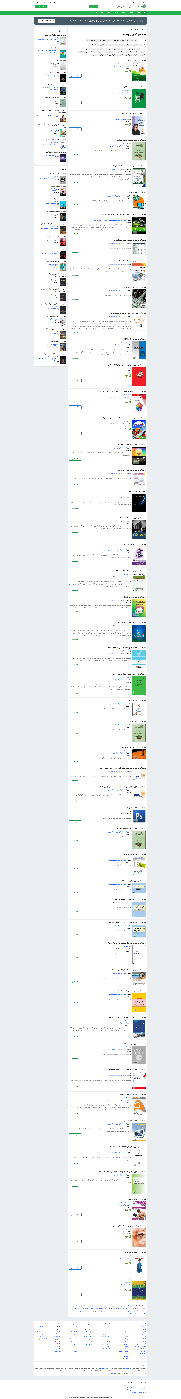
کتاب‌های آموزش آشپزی (116, 55)
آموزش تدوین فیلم (81, 555)
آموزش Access (97, 478)
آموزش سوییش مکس (85, 1107)
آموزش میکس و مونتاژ (117, 227)
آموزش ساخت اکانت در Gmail (93, 324)
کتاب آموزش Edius (120, 225)
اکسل (105, 658)
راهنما (43, 2)
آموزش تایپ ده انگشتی (88, 1129)
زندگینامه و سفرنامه (141, 1344)
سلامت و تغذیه (73, 1339)
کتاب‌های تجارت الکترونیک (52, 75)
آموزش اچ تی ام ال (78, 352)
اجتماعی (125, 1341)
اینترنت (108, 1327)
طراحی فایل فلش (107, 1105)
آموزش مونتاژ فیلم (89, 225)
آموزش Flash (118, 1110)
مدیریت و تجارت (42, 1336)
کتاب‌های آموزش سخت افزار (137, 52)
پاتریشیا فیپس (125, 395)
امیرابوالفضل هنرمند (53, 357)
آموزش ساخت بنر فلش (82, 1105)
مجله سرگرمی (57, 1334)
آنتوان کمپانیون (125, 90)
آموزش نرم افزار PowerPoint (117, 269)
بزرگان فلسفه (123, 93)
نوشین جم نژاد (54, 239)
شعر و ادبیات (43, 1327)
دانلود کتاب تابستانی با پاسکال (135, 87)
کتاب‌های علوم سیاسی (53, 102)
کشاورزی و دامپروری (122, 1354)
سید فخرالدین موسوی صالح (50, 87)
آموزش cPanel (121, 248)
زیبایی (75, 1334)
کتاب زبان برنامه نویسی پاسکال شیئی (91, 174)
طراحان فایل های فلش (119, 1105)
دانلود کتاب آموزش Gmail (83, 326)
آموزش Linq (122, 1054)
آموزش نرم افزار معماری (119, 526)
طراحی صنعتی (89, 1327)
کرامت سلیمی (54, 100)
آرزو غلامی (127, 421)
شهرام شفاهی (126, 218)
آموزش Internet (96, 201)
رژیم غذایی (120, 1205)
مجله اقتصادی (57, 1336)
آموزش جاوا (122, 1028)
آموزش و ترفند (106, 1329)
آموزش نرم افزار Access (119, 478)
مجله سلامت (58, 1346)
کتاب (131, 1371)
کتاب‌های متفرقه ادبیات (53, 308)
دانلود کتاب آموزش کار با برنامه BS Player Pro (130, 899)
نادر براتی (55, 176)
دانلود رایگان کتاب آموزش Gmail (97, 329)
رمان (144, 1329)
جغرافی (126, 1336)
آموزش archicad (93, 526)
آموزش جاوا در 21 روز (112, 1028)
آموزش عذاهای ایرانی (107, 758)
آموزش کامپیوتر (104, 201)
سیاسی (126, 1344)
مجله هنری (58, 1349)
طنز (145, 1336)
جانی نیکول (126, 368)
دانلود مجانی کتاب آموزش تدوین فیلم (109, 230)
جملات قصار (114, 1285)
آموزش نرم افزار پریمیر (116, 557)
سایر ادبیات (143, 1354)
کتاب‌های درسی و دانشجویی (51, 52)
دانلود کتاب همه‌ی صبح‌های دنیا (135, 1252)
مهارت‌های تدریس (122, 397)
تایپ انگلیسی (110, 1131)
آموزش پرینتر (110, 999)
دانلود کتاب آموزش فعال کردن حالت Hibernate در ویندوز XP (125, 922)
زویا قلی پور (55, 252)
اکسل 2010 (76, 658)
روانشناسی (125, 1339)
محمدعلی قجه (54, 344)
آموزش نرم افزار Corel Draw (117, 453)
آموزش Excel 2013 (116, 687)
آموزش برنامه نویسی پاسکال (105, 151)
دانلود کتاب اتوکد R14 (138, 721)
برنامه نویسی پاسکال (119, 151)
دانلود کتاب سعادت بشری (137, 1279)
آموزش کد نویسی (85, 350)
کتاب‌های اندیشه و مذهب (52, 203)
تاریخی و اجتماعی (42, 1334)
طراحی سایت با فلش (109, 1110)
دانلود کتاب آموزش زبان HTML (135, 339)
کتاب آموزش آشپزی (119, 758)
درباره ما (143, 1387)
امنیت (108, 1332)
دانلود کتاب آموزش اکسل (87, 685)
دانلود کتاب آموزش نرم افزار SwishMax (132, 1094)
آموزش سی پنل (113, 248)
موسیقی (74, 1344)
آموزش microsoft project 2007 (105, 581)
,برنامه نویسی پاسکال (129, 1311)
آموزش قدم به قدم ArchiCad (104, 528)
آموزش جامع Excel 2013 (103, 687)
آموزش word (73, 776)
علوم (131, 13)
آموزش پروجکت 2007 (107, 586)
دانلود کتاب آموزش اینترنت (136, 193)
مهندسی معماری (88, 1332)
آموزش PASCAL (115, 177)
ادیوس (122, 230)
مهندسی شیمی (89, 1339)
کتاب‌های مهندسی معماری (119, 521)
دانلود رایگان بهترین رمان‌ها (52, 65)
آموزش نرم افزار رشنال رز (118, 1080)
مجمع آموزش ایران (92, 40)
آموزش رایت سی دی (119, 889)
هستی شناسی (123, 1285)
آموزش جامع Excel (126, 661)
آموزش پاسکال (124, 177)
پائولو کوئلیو (54, 63)
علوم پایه (125, 1356)
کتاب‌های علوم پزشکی (53, 115)
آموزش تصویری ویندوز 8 (83, 631)
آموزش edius (98, 225)
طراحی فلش (99, 1105)
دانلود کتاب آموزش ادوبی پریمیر (134, 544)
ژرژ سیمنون (54, 214)
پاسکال (106, 1308)
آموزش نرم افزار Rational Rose (94, 1080)
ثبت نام (49, 2)
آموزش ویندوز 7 (121, 502)
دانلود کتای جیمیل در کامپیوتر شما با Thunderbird (128, 313)
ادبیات (138, 13)
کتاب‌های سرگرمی (54, 360)
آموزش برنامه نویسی (92, 151)
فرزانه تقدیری (54, 226)
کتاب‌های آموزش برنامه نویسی (51, 144)
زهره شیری (55, 38)
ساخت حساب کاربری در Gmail (79, 329)
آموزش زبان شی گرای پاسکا (123, 179)
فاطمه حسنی (126, 811)
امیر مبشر (55, 332)
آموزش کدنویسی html (122, 352)
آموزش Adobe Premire (119, 555)
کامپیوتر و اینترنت (105, 1349)
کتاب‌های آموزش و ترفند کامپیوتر (130, 49)
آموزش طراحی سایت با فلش (95, 1110)
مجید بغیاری (54, 130)
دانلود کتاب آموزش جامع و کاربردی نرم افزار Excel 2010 (127, 648)
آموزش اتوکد (121, 729)
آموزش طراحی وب (126, 354)
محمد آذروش (54, 279)
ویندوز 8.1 (92, 635)
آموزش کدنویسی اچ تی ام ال (107, 352)
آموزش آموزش (141, 1314)
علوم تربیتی (113, 424)
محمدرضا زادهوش (53, 264)
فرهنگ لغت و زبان (141, 1349)
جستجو (93, 7)
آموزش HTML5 (121, 1157)
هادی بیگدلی (54, 201)
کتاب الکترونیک (127, 1385)
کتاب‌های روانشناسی (53, 39)
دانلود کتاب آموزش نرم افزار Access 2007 (132, 470)
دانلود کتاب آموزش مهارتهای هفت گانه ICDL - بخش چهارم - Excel (122, 787)
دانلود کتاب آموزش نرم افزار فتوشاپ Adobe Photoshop (127, 943)
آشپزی (75, 1329)
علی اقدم (127, 1047)
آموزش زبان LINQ (105, 1054)
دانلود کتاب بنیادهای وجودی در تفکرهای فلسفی (129, 1226)
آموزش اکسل (111, 658)
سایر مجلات (58, 1351)
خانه (144, 13)
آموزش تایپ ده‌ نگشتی (119, 295)
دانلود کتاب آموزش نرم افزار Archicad (133, 518)
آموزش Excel (92, 687)
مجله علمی (58, 1344)
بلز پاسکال (127, 1282)
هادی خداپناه (54, 142)
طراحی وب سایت (105, 1344)
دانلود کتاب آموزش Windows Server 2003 (131, 829)
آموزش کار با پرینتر (120, 999)
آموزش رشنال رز (107, 1080)
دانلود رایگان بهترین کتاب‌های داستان (49, 178)
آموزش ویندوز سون (110, 502)
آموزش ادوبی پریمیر (107, 555)
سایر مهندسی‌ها (89, 1344)
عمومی (109, 13)
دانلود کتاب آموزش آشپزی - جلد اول (133, 747)
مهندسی (116, 13)
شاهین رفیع (126, 946)
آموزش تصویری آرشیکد (119, 528)
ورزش (125, 1205)
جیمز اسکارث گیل (53, 189)
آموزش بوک (102, 40)
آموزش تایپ (108, 295)
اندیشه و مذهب (124, 1329)
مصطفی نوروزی (125, 342)
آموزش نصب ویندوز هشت (118, 635)
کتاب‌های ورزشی (41, 50)
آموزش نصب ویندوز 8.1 (83, 633)
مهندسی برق (90, 1334)
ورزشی (75, 1346)
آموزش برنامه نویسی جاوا (118, 709)
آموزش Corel (83, 453)
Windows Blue (99, 635)
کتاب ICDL (114, 776)
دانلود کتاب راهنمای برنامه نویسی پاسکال (131, 140)
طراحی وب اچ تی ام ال (103, 354)
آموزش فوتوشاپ (112, 978)
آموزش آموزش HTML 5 (79, 1311)
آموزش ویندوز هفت (99, 502)
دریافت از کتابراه (75, 76)
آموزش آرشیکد (84, 526)
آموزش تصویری (121, 907)
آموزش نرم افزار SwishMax (118, 1107)
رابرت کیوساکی (126, 117)
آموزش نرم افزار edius (88, 227)
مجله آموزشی (57, 1341)
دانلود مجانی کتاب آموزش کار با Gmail (100, 326)
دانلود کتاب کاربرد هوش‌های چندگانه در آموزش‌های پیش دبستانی (123, 391)
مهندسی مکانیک (88, 1336)
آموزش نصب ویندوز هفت (86, 502)
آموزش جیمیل (117, 324)
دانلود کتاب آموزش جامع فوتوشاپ (134, 808)
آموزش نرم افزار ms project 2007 (95, 584)
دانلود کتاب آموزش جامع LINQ (135, 1044)
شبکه (108, 1341)
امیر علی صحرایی (125, 751)
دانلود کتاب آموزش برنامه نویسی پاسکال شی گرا (129, 166)
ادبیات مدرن (123, 1258)
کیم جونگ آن (54, 319)
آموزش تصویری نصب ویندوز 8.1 (116, 631)
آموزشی (44, 1341)
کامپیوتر (124, 13)
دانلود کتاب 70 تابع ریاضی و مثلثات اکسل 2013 (129, 674)
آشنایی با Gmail (79, 324)
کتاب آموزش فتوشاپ (110, 954)
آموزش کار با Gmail (76, 321)
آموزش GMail (104, 321)
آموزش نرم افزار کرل (126, 455)
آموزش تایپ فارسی (112, 1129)
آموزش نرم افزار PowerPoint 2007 (90, 269)
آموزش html (122, 1180)
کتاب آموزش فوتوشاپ (119, 818)
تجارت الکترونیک (105, 1336)
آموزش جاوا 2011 (120, 1030)
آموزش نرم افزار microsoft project (114, 584)
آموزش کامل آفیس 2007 (121, 586)
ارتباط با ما (143, 1385)
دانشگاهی (116, 66)
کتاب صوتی (94, 13)
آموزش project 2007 (90, 581)
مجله (102, 13)
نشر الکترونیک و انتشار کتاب (137, 2)
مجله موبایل (58, 1329)
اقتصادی (125, 1327)
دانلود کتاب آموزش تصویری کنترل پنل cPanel (130, 240)
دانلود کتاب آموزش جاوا (137, 700)
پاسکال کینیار (126, 1256)
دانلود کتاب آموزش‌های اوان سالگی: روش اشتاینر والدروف (126, 365)
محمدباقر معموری (125, 1021)
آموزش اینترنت (121, 201)
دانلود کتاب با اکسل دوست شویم (134, 854)
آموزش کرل (76, 453)
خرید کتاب (129, 1390)
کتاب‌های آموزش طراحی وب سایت (103, 52)
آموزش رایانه (113, 201)
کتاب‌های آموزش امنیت (112, 49)
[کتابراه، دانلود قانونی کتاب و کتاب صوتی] (127, 71)
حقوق (126, 1349)
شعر (144, 1332)
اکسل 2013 (74, 687)
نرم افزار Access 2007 (87, 478)
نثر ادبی (144, 1341)
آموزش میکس (79, 225)
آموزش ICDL (121, 776)
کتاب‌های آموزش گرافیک (85, 52)
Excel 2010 (87, 661)
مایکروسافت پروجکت (119, 581)
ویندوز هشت (110, 633)
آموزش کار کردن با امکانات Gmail (91, 321)
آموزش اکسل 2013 (126, 689)
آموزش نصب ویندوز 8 (96, 631)
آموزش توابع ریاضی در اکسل (117, 685)
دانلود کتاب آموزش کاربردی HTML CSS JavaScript (128, 1147)
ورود (54, 2)
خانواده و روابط (73, 1332)
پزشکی (126, 1332)
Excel (114, 661)
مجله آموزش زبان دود (132, 40)
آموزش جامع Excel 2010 (102, 661)
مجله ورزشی (58, 1339)
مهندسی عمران (89, 1329)
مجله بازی (58, 1332)
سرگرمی (75, 1336)
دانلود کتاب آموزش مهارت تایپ (135, 1121)
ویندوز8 (105, 631)
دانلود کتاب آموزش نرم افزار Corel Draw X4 (131, 445)
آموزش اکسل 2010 (84, 658)
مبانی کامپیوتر (88, 776)
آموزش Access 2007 (107, 478)
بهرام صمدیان (126, 858)
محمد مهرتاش (126, 677)
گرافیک (108, 1346)
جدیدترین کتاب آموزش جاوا (107, 1030)
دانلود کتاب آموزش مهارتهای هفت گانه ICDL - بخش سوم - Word (122, 768)
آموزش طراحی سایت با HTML (101, 1157)
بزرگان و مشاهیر (73, 1327)
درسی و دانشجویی (123, 1351)
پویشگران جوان (126, 143)
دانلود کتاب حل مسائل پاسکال (135, 60)
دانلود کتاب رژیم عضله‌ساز (137, 1199)
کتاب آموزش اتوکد (113, 729)
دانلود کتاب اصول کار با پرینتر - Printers (132, 991)
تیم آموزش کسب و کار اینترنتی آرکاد (129, 45)
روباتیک (91, 1341)
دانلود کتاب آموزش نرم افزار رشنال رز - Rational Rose (127, 1070)
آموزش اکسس (123, 481)
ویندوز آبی (107, 635)
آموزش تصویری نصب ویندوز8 (99, 633)
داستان (144, 1327)
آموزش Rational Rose (80, 1080)
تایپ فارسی (117, 1131)
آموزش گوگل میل (126, 324)
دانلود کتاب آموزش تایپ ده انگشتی (133, 287)
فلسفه (125, 1232)
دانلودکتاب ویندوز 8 (120, 633)
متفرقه (75, 1351)
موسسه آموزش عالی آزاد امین (115, 40)
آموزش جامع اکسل (120, 658)
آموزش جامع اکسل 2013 (113, 689)
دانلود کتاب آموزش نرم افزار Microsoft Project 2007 (128, 571)
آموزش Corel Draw (92, 453)
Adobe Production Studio (94, 555)
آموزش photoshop (107, 818)
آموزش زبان (143, 1351)
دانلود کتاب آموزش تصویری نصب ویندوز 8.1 (130, 622)
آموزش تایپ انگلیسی (101, 1129)
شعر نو (144, 1334)
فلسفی (126, 1346)
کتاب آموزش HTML (119, 350)
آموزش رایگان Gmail (107, 324)
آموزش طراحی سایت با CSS (84, 1157)
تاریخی (126, 1334)
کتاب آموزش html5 (96, 350)
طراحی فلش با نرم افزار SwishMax (101, 1107)
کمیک (144, 1339)
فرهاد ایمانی (126, 1150)
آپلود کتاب (41, 7)
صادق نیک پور (126, 1229)
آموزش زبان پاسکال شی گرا (77, 177)
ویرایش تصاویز (121, 978)
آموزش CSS (113, 1157)
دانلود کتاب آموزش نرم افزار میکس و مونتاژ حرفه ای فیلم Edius (124, 214)
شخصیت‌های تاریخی (113, 93)
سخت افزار (107, 1339)
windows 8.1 (85, 635)
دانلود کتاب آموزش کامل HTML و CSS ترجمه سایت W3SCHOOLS (122, 1172)
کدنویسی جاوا (102, 1028)
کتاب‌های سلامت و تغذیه (52, 50)
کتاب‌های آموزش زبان (53, 281)
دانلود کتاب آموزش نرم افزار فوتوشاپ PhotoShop (129, 970)
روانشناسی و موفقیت (121, 119)
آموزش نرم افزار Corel (104, 453)
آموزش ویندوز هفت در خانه (136, 491)
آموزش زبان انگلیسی (130, 1314)
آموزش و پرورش (122, 371)
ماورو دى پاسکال (125, 1203)
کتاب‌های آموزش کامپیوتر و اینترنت (135, 55)
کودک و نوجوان (73, 1341)
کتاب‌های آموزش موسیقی (100, 55)
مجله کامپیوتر (57, 1327)
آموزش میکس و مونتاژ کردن (102, 227)
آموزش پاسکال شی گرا (92, 177)
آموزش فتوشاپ (121, 954)
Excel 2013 (124, 687)
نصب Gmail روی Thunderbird (117, 321)
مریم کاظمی (126, 574)
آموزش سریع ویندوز (118, 504)
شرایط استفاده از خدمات (139, 1392)
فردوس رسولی (126, 495)
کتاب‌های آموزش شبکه (120, 52)
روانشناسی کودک (122, 424)
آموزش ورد (80, 776)
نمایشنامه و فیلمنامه (140, 1346)
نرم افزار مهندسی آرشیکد (105, 526)
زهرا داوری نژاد (126, 1098)
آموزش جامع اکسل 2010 (96, 658)
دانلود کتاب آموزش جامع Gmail (135, 597)
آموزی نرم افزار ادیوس (108, 225)
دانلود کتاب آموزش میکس (91, 230)
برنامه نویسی (123, 66)
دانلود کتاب (75, 155)
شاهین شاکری (126, 651)
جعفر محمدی (126, 1073)
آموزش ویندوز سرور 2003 (118, 837)
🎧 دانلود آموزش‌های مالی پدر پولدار (133, 113)
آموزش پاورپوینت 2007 (111, 271)
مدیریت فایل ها (106, 776)
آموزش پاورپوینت (123, 271)
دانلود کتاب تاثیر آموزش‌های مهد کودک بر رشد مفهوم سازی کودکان (122, 418)
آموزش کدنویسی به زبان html (91, 352)
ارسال (112, 1373)
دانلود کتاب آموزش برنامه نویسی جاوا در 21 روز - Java (127, 1017)
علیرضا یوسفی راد (125, 548)
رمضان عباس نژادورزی (124, 64)
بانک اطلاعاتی (114, 1054)
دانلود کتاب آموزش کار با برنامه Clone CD (131, 881)
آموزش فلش (92, 1105)
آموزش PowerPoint (104, 269)
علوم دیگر (125, 1359)
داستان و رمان (43, 1329)
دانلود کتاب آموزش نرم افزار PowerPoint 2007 (130, 261)
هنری (75, 1349)
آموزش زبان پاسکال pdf (93, 1311)
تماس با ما (37, 2)
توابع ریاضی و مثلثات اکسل (101, 685)
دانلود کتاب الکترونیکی (77, 230)
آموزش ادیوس (78, 227)
